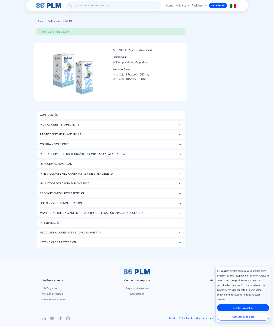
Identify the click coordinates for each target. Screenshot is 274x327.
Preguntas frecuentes (137, 288)
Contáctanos (137, 293)
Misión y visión (50, 288)
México (173, 317)
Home (169, 5)
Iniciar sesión (218, 5)
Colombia (184, 317)
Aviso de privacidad (52, 293)
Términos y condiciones (54, 299)
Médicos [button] (181, 5)
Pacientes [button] (198, 5)
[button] (234, 5)
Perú (204, 317)
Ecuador (195, 317)
